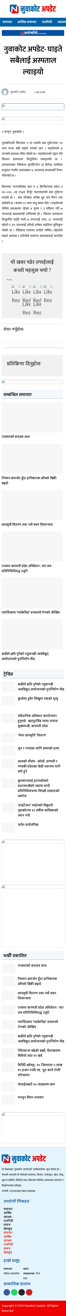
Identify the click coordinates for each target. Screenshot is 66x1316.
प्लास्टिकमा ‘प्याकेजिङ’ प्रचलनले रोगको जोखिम (31, 612)
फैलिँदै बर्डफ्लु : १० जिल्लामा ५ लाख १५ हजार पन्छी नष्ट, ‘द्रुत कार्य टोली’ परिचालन (40, 1070)
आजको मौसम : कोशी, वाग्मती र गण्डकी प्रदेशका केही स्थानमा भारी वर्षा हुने (39, 766)
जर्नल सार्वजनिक (28, 825)
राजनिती (47, 22)
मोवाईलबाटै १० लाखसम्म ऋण (36, 1084)
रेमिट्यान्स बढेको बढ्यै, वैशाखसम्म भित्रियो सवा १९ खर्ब (39, 1053)
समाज (7, 1224)
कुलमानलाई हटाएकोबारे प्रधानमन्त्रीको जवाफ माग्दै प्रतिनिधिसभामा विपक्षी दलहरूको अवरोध (38, 788)
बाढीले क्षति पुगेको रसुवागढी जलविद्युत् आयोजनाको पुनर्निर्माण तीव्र (25, 656)
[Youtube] (29, 1292)
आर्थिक (8, 1213)
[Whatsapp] (14, 1292)
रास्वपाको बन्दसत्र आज (16, 437)
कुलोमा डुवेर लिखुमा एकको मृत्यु (38, 699)
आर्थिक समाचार (27, 22)
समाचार (7, 22)
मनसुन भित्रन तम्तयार (31, 1097)
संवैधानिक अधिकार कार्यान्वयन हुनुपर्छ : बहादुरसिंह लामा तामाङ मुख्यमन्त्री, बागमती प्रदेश (38, 721)
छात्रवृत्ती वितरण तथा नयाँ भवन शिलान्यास (27, 525)
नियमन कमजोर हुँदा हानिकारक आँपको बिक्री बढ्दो (29, 480)
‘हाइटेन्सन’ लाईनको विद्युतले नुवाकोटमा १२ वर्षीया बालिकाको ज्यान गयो (38, 810)
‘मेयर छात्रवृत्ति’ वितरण (32, 735)
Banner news (5, 430)
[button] (4, 338)
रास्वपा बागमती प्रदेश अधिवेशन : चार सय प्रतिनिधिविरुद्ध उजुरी (26, 568)
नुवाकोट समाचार (5, 606)
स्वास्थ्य (8, 1217)
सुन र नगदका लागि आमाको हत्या (38, 748)
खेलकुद (8, 1229)
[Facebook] (7, 1292)
